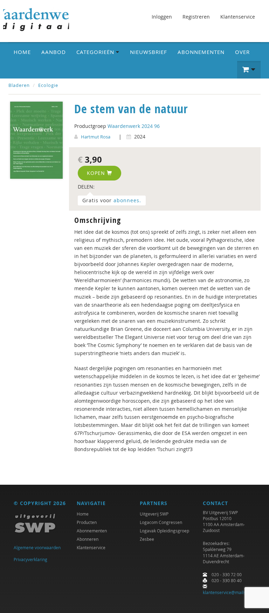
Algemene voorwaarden (37, 547)
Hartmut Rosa (95, 137)
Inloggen (162, 16)
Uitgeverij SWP (154, 514)
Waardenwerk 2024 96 (134, 126)
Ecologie (48, 85)
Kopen (97, 173)
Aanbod (53, 51)
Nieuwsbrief (148, 51)
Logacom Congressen (161, 522)
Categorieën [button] (96, 51)
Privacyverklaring (30, 559)
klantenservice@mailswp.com (232, 592)
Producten (87, 522)
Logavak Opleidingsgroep (164, 530)
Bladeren (19, 85)
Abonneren (87, 539)
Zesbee (147, 539)
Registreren (196, 16)
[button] (249, 70)
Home (22, 51)
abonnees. (127, 200)
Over (242, 51)
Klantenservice (237, 16)
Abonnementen (201, 51)
